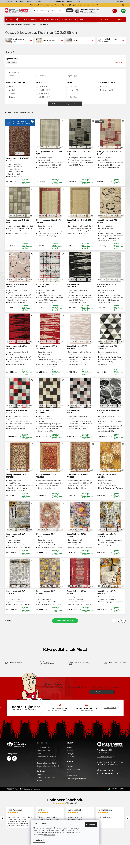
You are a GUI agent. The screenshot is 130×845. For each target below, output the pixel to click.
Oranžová (13, 93)
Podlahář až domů (73, 769)
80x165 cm (102, 470)
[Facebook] (9, 758)
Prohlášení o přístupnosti (46, 777)
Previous (2, 817)
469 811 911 (58, 1)
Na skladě (14, 72)
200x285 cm (11, 62)
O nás (39, 754)
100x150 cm (112, 215)
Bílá (11, 86)
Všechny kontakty (110, 708)
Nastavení (39, 840)
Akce (12, 76)
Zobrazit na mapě (104, 757)
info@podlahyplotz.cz (76, 1)
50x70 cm (43, 93)
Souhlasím (90, 825)
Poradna (96, 1)
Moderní (74, 86)
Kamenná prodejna (43, 751)
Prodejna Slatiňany (90, 12)
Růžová (12, 97)
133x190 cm (51, 147)
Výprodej (72, 76)
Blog (68, 772)
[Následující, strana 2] (119, 621)
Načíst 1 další (65, 620)
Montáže (70, 751)
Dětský (73, 97)
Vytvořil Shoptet (118, 789)
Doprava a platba (43, 747)
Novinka (43, 76)
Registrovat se (101, 692)
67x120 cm (42, 147)
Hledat (69, 10)
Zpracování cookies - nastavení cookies (48, 767)
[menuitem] (12, 19)
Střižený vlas (106, 86)
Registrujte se (76, 5)
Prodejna (9, 1)
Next (127, 817)
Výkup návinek (72, 776)
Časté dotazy (41, 771)
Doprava (29, 1)
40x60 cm (44, 90)
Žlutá (11, 90)
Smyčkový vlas (106, 90)
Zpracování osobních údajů (46, 763)
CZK (108, 1)
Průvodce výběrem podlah (76, 779)
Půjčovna (70, 757)
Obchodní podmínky (44, 760)
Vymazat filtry (119, 63)
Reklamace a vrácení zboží (46, 757)
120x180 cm (112, 470)
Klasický (74, 93)
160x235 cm (21, 470)
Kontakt (40, 774)
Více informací (49, 835)
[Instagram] (14, 758)
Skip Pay (40, 780)
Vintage (74, 90)
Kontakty (19, 1)
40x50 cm (43, 86)
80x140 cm (112, 405)
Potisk (103, 93)
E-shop (69, 747)
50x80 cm (44, 97)
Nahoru (10, 621)
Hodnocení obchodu (65, 800)
